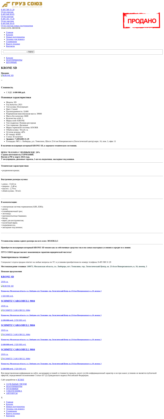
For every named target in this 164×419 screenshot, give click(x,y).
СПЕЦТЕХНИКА (14, 391)
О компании (11, 41)
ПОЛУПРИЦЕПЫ (14, 386)
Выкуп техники (13, 44)
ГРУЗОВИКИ (12, 389)
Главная (9, 32)
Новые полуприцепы (15, 37)
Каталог (9, 35)
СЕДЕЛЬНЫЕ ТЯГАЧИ (16, 384)
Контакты (10, 46)
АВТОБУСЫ (12, 393)
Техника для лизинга (15, 39)
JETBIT (21, 380)
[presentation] (1, 80)
